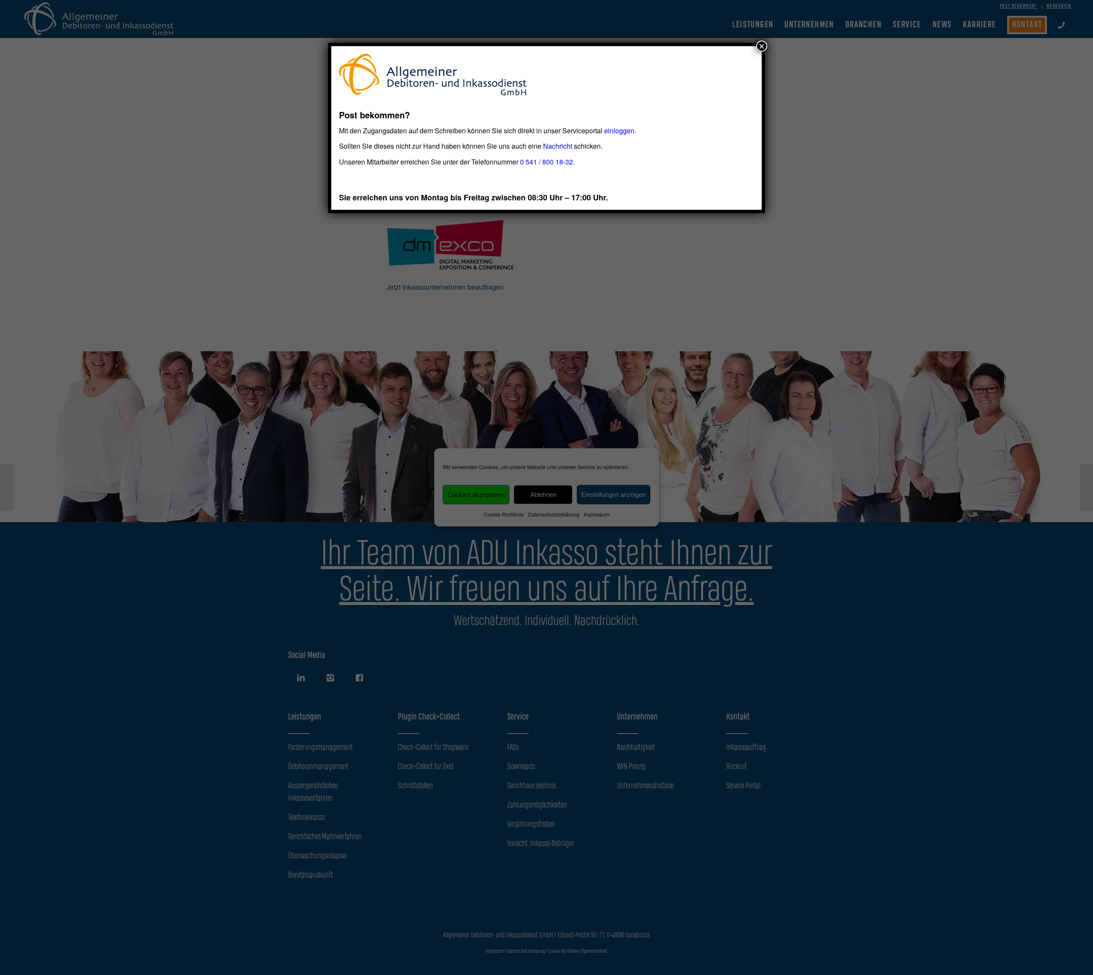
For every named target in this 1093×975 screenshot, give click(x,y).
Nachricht (557, 146)
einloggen (619, 130)
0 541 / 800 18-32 (546, 162)
